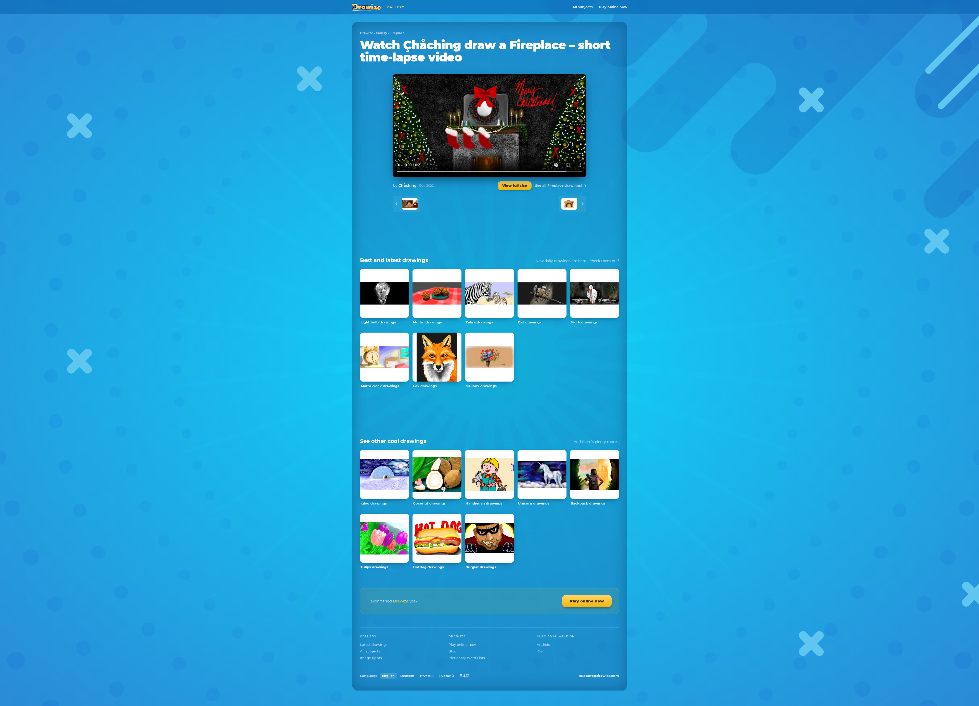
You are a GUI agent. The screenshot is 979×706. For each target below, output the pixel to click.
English (388, 676)
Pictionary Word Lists (466, 658)
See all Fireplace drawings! (558, 185)
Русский (446, 676)
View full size (514, 186)
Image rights (371, 658)
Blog (452, 651)
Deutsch (407, 676)
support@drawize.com (599, 676)
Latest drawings (374, 644)
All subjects (582, 7)
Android (543, 644)
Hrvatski (427, 676)
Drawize (366, 33)
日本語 (464, 676)
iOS (540, 651)
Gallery (381, 33)
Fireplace (397, 33)
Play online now (613, 7)
